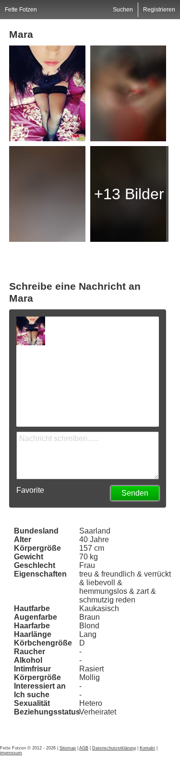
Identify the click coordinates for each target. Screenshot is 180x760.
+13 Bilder (129, 194)
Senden (134, 493)
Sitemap (68, 748)
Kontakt (147, 748)
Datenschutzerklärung (114, 748)
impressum (11, 752)
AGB (83, 748)
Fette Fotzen (21, 9)
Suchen (123, 9)
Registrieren (159, 9)
